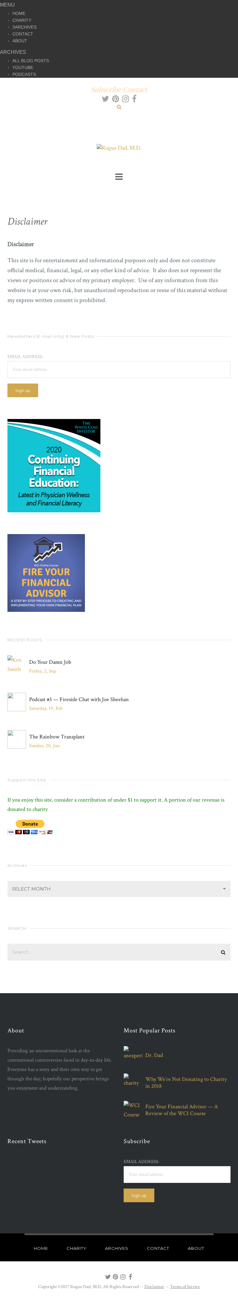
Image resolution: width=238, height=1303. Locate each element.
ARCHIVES (26, 27)
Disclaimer (154, 1287)
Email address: (25, 357)
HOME (18, 13)
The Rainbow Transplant (57, 736)
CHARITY (21, 20)
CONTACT (22, 33)
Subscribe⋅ (107, 89)
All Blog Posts (30, 60)
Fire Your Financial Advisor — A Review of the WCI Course (181, 1110)
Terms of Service (185, 1287)
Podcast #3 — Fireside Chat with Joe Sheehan (79, 699)
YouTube (22, 67)
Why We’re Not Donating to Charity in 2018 (186, 1083)
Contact (135, 89)
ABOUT (19, 40)
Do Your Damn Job (50, 662)
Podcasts (24, 74)
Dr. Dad (154, 1055)
